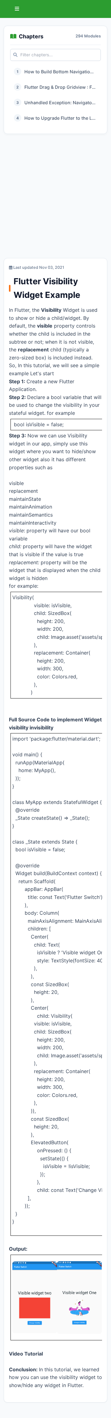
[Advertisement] (55, 197)
